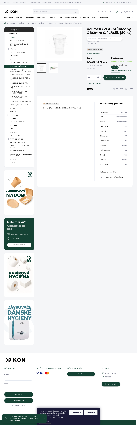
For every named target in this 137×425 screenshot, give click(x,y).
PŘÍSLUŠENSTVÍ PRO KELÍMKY (21, 101)
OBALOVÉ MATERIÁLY (17, 122)
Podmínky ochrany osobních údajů (40, 2)
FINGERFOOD (15, 56)
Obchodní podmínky (19, 2)
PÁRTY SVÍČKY (15, 135)
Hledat (76, 12)
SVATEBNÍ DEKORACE (17, 151)
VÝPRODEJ (13, 34)
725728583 (15, 239)
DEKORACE (13, 132)
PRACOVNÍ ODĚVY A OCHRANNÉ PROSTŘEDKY (21, 155)
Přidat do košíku (112, 77)
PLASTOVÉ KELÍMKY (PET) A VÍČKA (20, 78)
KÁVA (11, 129)
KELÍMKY (13, 59)
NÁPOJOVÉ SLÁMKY (17, 40)
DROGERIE (13, 111)
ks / (81, 374)
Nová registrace (19, 400)
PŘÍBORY (13, 49)
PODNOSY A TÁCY (16, 108)
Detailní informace (93, 53)
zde (61, 417)
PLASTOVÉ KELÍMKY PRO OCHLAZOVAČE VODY (19, 97)
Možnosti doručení (121, 71)
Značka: (91, 43)
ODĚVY (12, 163)
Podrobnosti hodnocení (115, 38)
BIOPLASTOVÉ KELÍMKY (18, 66)
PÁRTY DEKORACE (16, 139)
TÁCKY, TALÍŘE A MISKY (18, 52)
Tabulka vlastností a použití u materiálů (66, 2)
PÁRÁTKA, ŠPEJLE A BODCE (19, 105)
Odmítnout (76, 413)
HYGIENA (13, 118)
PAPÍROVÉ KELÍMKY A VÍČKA (20, 74)
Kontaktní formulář (19, 245)
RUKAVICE (13, 159)
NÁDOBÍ (12, 37)
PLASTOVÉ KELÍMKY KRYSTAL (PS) (20, 87)
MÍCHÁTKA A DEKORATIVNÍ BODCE (19, 146)
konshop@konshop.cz (20, 234)
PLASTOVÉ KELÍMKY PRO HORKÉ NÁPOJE (19, 92)
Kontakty (7, 2)
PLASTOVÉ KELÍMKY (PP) (19, 83)
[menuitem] (9, 18)
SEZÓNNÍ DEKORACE (17, 142)
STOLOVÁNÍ (14, 115)
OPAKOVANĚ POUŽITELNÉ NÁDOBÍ (19, 45)
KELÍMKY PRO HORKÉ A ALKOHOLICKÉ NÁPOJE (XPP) (20, 70)
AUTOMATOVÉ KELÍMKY (18, 63)
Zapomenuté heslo (18, 405)
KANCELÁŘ (13, 125)
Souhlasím (91, 413)
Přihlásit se (18, 394)
